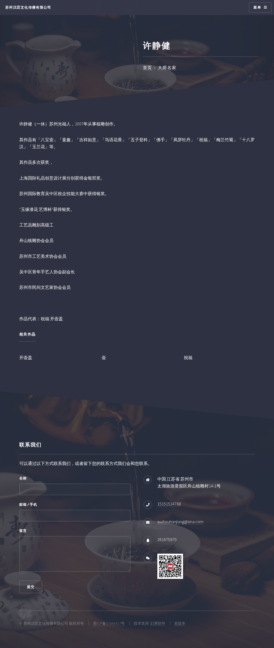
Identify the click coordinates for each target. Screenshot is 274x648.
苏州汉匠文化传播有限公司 (28, 7)
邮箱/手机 (28, 504)
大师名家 (167, 67)
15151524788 (169, 504)
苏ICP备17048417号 (109, 623)
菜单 (257, 7)
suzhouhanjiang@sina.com (180, 521)
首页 (147, 67)
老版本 (179, 623)
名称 (23, 478)
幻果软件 (157, 623)
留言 (23, 531)
